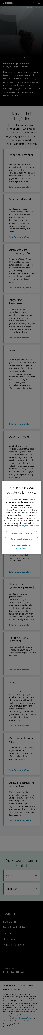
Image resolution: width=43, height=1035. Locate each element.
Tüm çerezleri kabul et (21, 533)
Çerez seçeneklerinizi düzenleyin (21, 546)
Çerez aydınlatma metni (28, 525)
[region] (21, 517)
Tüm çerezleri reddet (21, 539)
